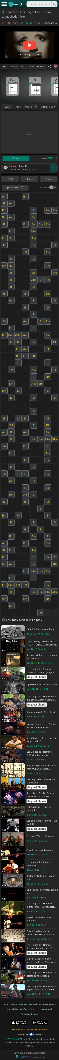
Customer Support (29, 1014)
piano (18, 107)
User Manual (46, 1009)
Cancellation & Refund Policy (20, 1009)
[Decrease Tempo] (4, 66)
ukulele (28, 107)
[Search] (54, 4)
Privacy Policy (49, 1004)
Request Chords (36, 676)
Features (23, 1004)
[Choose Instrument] (36, 106)
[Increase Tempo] (16, 66)
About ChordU (10, 1004)
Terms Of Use (35, 1004)
